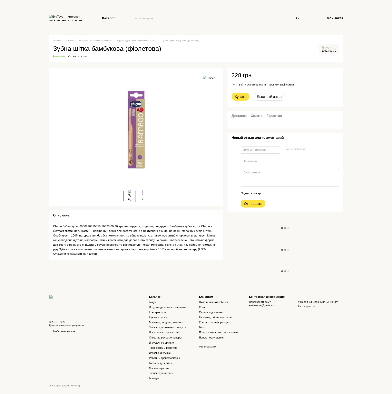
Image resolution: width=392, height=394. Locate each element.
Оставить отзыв (77, 56)
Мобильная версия (64, 331)
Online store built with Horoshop (64, 385)
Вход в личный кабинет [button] (213, 302)
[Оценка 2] (274, 193)
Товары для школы (161, 373)
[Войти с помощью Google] (316, 149)
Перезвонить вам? (260, 302)
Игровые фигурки (159, 352)
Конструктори (157, 312)
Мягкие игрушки (159, 368)
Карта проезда (306, 306)
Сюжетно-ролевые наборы (165, 337)
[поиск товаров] (130, 18)
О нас (202, 307)
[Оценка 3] (280, 193)
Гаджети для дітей (160, 363)
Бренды (154, 378)
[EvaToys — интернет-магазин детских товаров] (63, 304)
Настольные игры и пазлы (165, 332)
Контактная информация (214, 322)
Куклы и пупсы (158, 317)
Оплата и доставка (211, 312)
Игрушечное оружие (161, 342)
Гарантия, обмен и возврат (215, 317)
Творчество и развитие (163, 347)
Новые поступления (211, 337)
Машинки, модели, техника (166, 322)
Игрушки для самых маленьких (168, 307)
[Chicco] (209, 78)
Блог (202, 327)
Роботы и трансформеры (164, 358)
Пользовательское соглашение (218, 332)
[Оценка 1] (267, 193)
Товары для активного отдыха (167, 327)
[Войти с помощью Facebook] (309, 149)
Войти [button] (242, 84)
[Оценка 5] (293, 193)
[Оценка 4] (287, 193)
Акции (152, 302)
